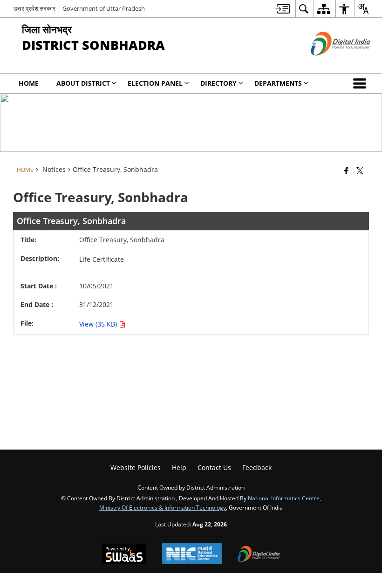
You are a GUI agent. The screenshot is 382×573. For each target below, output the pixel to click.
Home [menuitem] (29, 83)
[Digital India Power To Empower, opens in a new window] (259, 555)
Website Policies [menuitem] (135, 467)
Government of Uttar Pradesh (103, 8)
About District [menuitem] (83, 83)
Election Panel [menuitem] (155, 83)
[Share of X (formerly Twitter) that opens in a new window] (360, 170)
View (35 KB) (99, 324)
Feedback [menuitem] (257, 467)
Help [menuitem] (179, 467)
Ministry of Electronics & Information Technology (162, 507)
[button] (361, 83)
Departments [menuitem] (278, 83)
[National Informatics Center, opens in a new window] (192, 554)
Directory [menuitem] (218, 83)
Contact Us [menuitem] (214, 467)
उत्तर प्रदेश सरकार (34, 8)
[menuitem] (282, 8)
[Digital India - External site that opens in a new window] (329, 63)
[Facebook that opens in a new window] (346, 170)
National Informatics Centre (284, 498)
